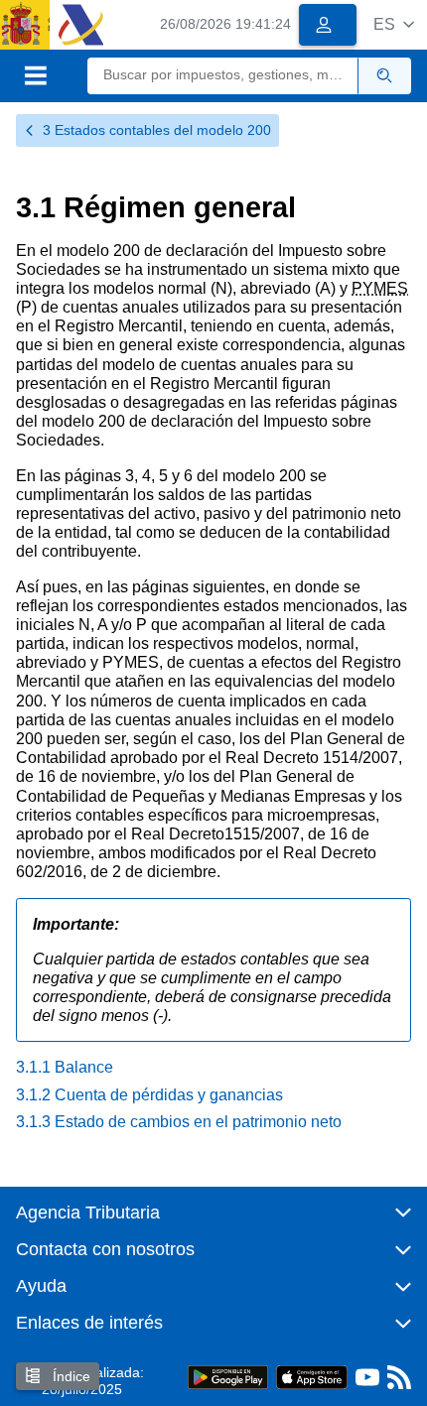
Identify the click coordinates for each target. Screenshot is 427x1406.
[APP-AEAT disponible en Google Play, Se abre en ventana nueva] (228, 1376)
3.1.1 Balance (64, 1067)
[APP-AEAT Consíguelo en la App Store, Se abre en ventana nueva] (312, 1376)
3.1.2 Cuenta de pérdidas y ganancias (149, 1094)
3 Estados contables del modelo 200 (157, 130)
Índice (69, 1376)
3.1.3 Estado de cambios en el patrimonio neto (179, 1121)
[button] (393, 24)
